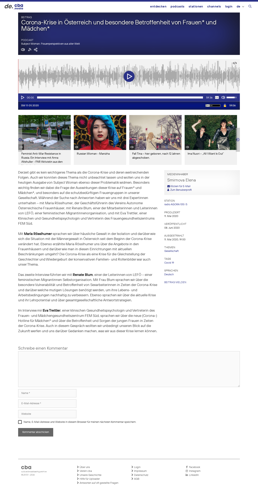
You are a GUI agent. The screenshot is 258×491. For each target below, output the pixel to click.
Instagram (194, 471)
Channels (214, 6)
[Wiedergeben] (22, 97)
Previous (20, 140)
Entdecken (158, 6)
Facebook (194, 467)
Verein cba (85, 471)
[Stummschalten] (223, 97)
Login (229, 6)
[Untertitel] (217, 97)
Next (238, 140)
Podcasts (178, 6)
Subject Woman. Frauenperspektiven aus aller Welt (50, 44)
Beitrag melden (175, 282)
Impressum (140, 471)
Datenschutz (140, 475)
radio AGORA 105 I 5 (175, 204)
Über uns (84, 467)
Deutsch (169, 274)
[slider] (120, 97)
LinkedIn (193, 475)
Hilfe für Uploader (89, 479)
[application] (129, 97)
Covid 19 (169, 263)
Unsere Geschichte (90, 475)
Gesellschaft (171, 251)
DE (238, 6)
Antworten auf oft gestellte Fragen (98, 483)
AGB (136, 479)
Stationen (196, 6)
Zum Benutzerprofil (180, 190)
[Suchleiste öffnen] (250, 7)
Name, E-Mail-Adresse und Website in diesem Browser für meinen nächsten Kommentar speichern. (80, 422)
